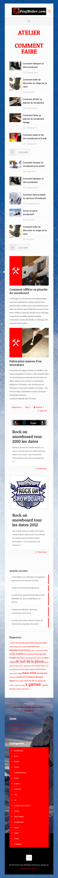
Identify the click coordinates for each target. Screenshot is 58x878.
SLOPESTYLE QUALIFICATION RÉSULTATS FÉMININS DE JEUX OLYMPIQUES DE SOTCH (28, 598)
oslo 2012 (21, 669)
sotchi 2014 (22, 677)
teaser (16, 828)
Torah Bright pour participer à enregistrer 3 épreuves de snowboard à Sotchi (29, 579)
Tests (16, 833)
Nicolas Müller (40, 666)
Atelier (16, 762)
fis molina (17, 653)
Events (16, 784)
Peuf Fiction (41, 669)
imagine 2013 (15, 657)
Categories (16, 407)
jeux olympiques (28, 658)
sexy (20, 673)
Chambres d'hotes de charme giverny (24, 728)
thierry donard (35, 676)
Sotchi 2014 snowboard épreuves (25, 588)
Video (16, 839)
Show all (43, 411)
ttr (33, 680)
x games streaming (22, 689)
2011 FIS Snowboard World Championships (29, 643)
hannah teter (41, 654)
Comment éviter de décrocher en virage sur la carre (35, 83)
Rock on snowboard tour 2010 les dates (27, 436)
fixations (17, 789)
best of (25, 647)
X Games (17, 844)
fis (10, 654)
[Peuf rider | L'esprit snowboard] (29, 11)
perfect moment (30, 669)
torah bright (19, 681)
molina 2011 (19, 666)
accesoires (18, 751)
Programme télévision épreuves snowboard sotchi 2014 (24, 611)
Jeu (15, 795)
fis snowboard (30, 654)
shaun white (29, 673)
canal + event (35, 650)
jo (35, 657)
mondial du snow (29, 666)
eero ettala (44, 650)
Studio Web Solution (29, 868)
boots (16, 767)
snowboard (42, 673)
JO (15, 800)
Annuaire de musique (18, 724)
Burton (27, 650)
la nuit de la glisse (30, 661)
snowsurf (12, 677)
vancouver (41, 681)
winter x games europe (17, 685)
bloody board (33, 646)
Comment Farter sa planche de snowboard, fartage (33, 119)
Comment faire (20, 773)
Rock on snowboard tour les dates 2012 (27, 520)
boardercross (16, 650)
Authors (39, 407)
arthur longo (13, 647)
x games (33, 684)
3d (10, 643)
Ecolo (16, 778)
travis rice (28, 681)
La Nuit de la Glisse (22, 806)
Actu (16, 756)
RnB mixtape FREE (17, 731)
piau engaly (13, 673)
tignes (12, 680)
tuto (35, 681)
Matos (16, 811)
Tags (27, 407)
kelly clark (40, 658)
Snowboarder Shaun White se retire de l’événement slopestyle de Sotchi (27, 622)
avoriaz (20, 647)
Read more (42, 468)
